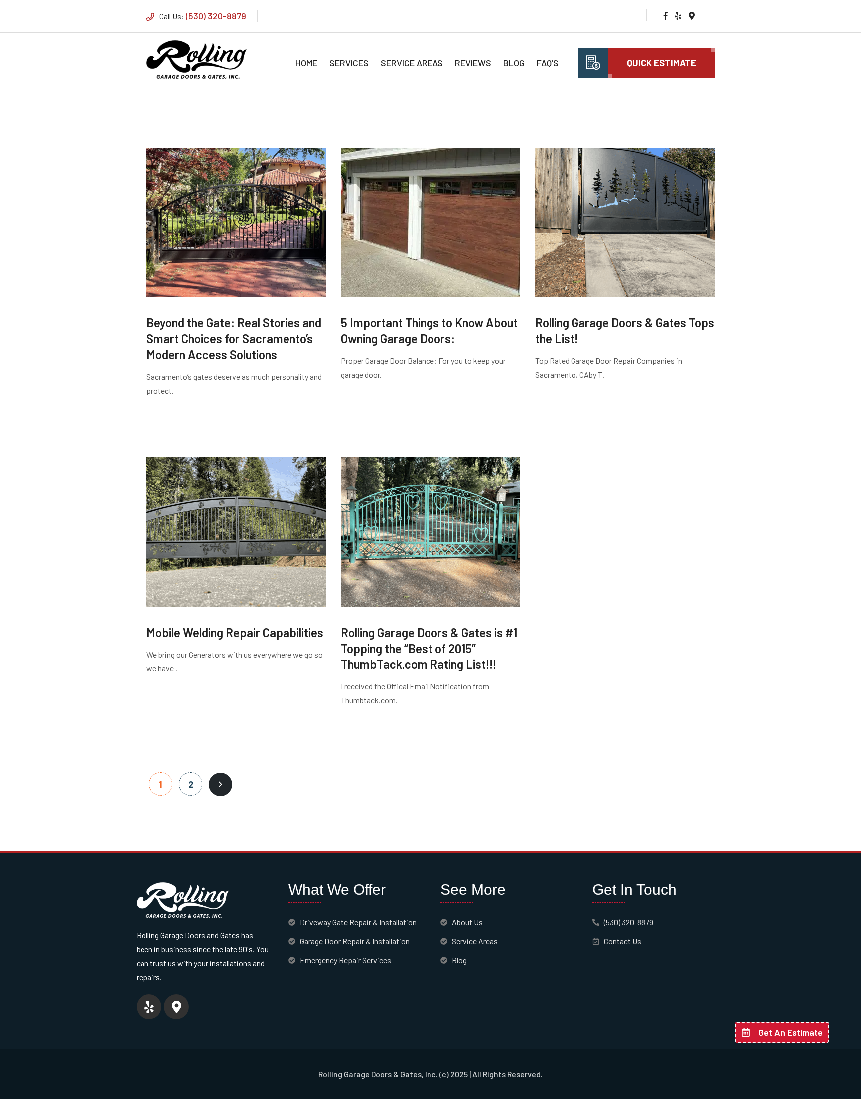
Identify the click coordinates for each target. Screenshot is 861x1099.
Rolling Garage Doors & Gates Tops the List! (624, 330)
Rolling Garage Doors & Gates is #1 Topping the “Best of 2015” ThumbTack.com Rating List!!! (429, 648)
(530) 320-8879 (216, 15)
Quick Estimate (661, 62)
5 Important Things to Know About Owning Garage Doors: (429, 330)
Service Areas (412, 62)
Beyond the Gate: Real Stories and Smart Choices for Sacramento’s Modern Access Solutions (233, 338)
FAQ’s (548, 62)
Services (349, 62)
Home (306, 62)
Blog (514, 62)
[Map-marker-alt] (176, 1006)
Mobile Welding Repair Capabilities (234, 632)
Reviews (473, 62)
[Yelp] (149, 1006)
